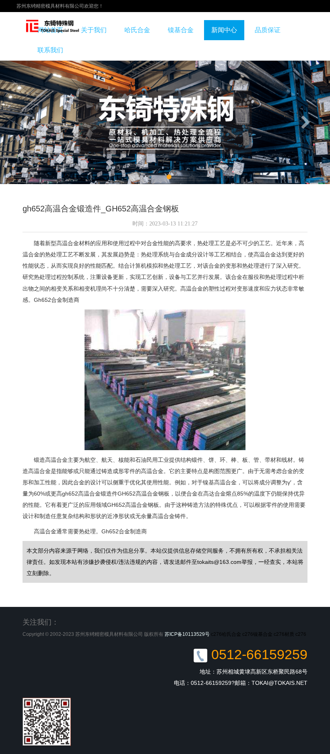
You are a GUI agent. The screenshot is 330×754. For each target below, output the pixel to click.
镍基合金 (181, 30)
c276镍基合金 (257, 634)
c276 (300, 634)
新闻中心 (224, 30)
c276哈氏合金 (226, 634)
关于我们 (94, 30)
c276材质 (284, 634)
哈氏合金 (137, 30)
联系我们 (50, 50)
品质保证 (267, 30)
